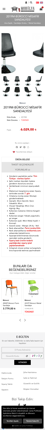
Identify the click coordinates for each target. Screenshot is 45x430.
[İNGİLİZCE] (42, 2)
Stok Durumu (12, 120)
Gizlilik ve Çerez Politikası (23, 426)
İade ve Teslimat (30, 378)
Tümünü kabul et (32, 421)
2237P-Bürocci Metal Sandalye (11, 304)
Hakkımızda (7, 373)
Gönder (22, 362)
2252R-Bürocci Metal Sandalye (33, 304)
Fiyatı (9, 130)
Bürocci (23, 103)
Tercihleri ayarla (12, 421)
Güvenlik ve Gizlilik (31, 383)
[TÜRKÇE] (38, 2)
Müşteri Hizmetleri (31, 389)
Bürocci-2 (29, 300)
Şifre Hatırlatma (29, 372)
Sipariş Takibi (7, 384)
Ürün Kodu (11, 117)
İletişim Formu (7, 378)
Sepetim (5, 390)
